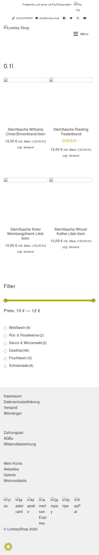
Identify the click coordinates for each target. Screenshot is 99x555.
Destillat (19, 350)
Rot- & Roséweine (26, 335)
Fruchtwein (20, 357)
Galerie (10, 474)
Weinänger (13, 413)
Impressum (13, 396)
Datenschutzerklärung (22, 401)
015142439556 (24, 18)
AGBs (8, 438)
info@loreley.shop (49, 18)
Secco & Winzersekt (28, 342)
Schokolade (21, 365)
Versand (28, 147)
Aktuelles (11, 469)
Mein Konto (13, 463)
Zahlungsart (13, 432)
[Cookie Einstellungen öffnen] (8, 549)
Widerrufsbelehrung (20, 444)
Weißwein (19, 327)
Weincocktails (15, 480)
